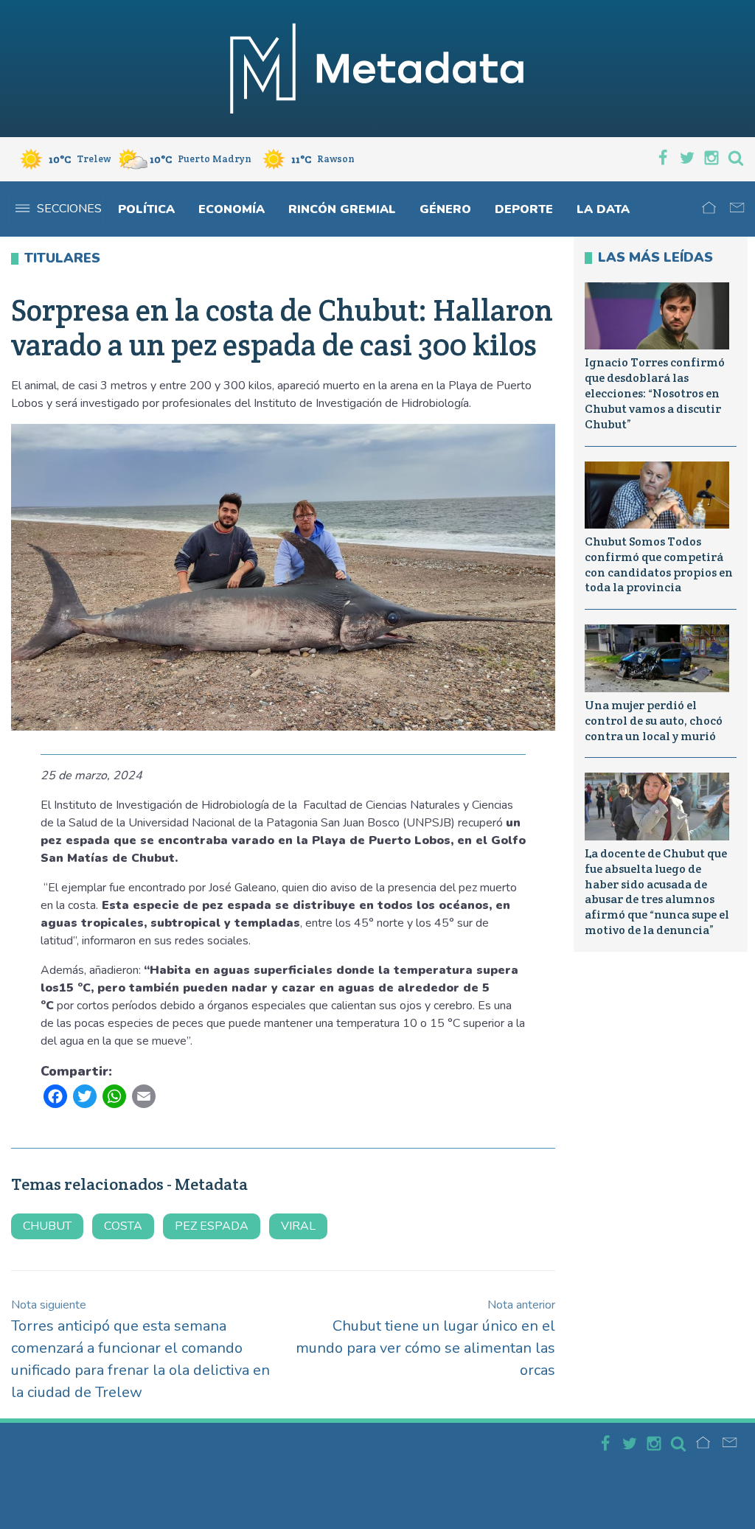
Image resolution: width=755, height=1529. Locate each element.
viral (298, 1226)
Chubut (47, 1226)
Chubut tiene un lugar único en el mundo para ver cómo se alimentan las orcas (425, 1338)
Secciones (69, 209)
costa (123, 1226)
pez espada (211, 1226)
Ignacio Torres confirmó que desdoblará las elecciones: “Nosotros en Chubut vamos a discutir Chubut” (655, 393)
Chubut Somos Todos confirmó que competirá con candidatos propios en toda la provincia (659, 564)
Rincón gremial (342, 209)
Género (445, 209)
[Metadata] (377, 68)
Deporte (524, 209)
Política (146, 209)
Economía (231, 209)
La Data (603, 209)
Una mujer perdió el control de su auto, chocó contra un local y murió (654, 720)
